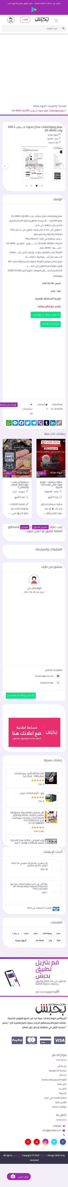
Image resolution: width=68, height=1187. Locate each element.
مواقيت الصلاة (59, 1107)
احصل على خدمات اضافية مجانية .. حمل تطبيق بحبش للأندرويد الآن (34, 3)
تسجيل (24, 527)
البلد (25, 19)
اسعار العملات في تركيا (55, 1098)
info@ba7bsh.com (52, 1130)
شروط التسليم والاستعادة (53, 1079)
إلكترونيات (52, 106)
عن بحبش (61, 1066)
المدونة (62, 1093)
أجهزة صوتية (39, 106)
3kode (43, 1155)
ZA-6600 (40, 940)
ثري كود (17, 1155)
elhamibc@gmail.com (44, 676)
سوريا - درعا (19, 491)
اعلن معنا (61, 1084)
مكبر (36, 933)
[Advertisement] (34, 66)
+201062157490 (50, 324)
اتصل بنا (62, 1088)
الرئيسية (62, 106)
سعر (58, 933)
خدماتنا (62, 1075)
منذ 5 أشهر (53, 497)
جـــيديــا (15, 933)
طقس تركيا (60, 1102)
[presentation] (63, 166)
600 (58, 940)
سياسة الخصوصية (57, 1070)
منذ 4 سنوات (53, 142)
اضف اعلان (22, 1177)
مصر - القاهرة (52, 138)
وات (50, 940)
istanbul (57, 1126)
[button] (42, 186)
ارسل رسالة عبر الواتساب (44, 315)
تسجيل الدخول (40, 527)
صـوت (26, 933)
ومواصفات (47, 933)
